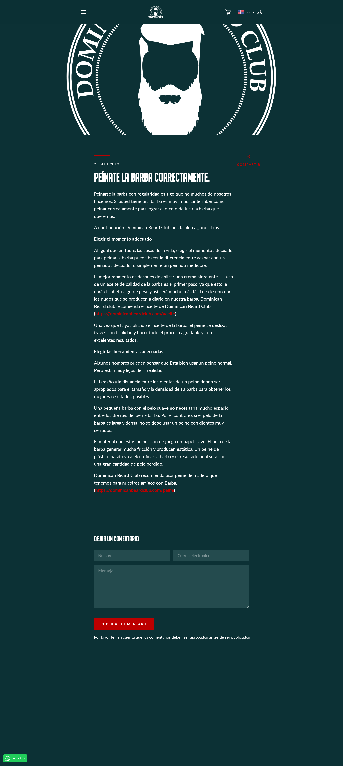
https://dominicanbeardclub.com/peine (134, 490)
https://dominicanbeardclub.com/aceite (135, 313)
